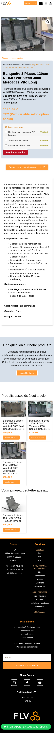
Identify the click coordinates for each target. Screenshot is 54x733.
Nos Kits (39, 549)
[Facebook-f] (27, 682)
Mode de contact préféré (14, 397)
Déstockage (39, 612)
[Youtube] (40, 682)
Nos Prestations (14, 65)
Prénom (6, 365)
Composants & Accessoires (40, 567)
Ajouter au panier (15, 152)
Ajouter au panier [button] (11, 438)
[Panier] (46, 3)
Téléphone (8, 387)
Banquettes (26, 65)
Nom (5, 355)
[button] (40, 3)
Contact (14, 544)
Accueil (5, 65)
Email (5, 376)
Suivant (42, 410)
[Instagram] (14, 682)
